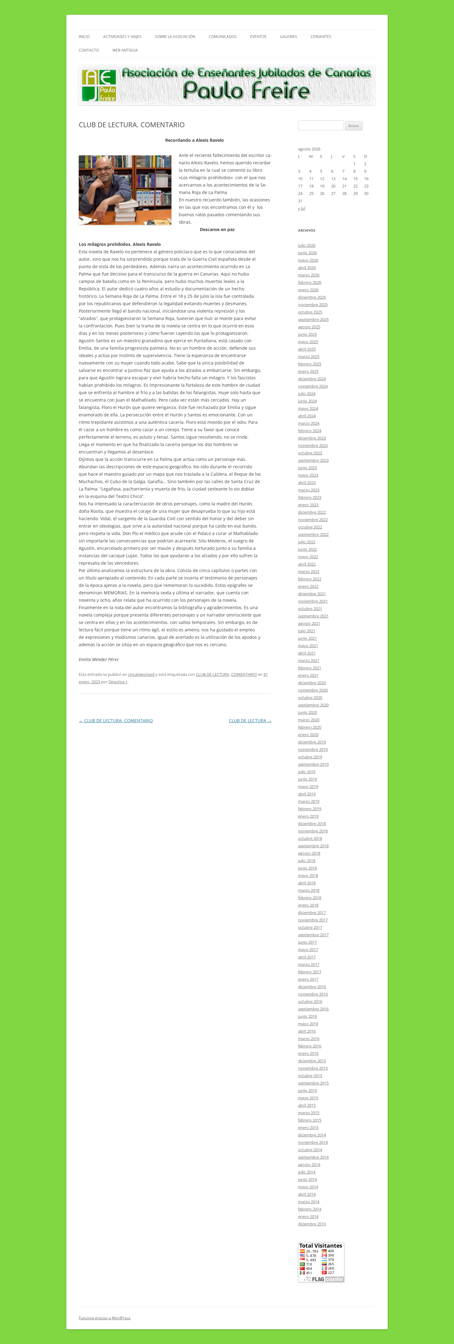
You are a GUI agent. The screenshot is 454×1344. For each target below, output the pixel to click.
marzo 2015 (308, 1112)
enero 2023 (308, 505)
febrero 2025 (309, 364)
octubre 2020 (310, 697)
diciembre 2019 (312, 742)
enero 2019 (308, 816)
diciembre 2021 (312, 593)
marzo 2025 (308, 356)
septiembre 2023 (313, 460)
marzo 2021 (308, 660)
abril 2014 (307, 1194)
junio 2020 (307, 712)
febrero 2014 (309, 1209)
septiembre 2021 (313, 616)
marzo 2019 (308, 801)
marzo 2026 (308, 275)
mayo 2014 (308, 1187)
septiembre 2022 (313, 534)
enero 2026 (308, 290)
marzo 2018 (308, 890)
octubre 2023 (310, 453)
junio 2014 (307, 1179)
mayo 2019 (308, 786)
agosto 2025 (309, 327)
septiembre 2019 (313, 764)
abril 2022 (307, 564)
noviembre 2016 (313, 994)
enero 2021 (308, 675)
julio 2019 (306, 771)
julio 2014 (306, 1172)
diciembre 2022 (312, 512)
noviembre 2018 (313, 831)
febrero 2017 (309, 972)
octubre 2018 (310, 838)
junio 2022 (307, 549)
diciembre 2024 (312, 378)
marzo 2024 (308, 423)
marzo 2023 (308, 490)
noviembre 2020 (313, 690)
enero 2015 (308, 1127)
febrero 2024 (309, 430)
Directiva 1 (118, 682)
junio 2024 (307, 401)
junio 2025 (307, 334)
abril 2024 (307, 416)
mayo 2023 (308, 475)
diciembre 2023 (312, 438)
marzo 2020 (308, 720)
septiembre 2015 (313, 1083)
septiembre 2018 (313, 846)
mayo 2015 (308, 1098)
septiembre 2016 (313, 1009)
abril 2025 (307, 349)
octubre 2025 (310, 312)
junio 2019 (307, 779)
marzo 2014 (308, 1201)
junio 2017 (307, 942)
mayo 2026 (308, 260)
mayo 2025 (308, 341)
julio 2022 (306, 542)
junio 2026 (307, 252)
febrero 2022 (309, 579)
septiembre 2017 (313, 934)
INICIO (84, 36)
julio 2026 (306, 245)
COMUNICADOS (223, 36)
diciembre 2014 (312, 1135)
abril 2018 (307, 883)
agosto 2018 (309, 853)
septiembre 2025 (313, 319)
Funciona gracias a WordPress (105, 1318)
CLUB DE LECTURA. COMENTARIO (116, 720)
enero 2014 (308, 1216)
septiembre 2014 (313, 1157)
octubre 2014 (310, 1149)
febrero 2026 (309, 282)
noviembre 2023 (313, 445)
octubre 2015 (310, 1075)
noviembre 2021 (313, 601)
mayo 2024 (308, 408)
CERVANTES (321, 36)
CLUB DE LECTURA (212, 674)
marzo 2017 (308, 964)
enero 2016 (308, 1053)
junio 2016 (307, 1016)
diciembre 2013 (312, 1224)
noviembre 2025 (313, 304)
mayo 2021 (308, 645)
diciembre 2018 (312, 823)
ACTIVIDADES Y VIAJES (122, 36)
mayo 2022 (308, 556)
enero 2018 (308, 905)
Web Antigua (125, 50)
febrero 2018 (309, 897)
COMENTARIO (244, 674)
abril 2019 (307, 794)
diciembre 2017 (312, 912)
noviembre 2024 (313, 386)
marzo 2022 (308, 571)
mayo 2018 (308, 875)
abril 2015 (307, 1105)
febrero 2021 (309, 668)
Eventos (258, 36)
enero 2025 (308, 371)
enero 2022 (308, 586)
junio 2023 (307, 467)
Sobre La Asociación (175, 36)
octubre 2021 (310, 608)
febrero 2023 (309, 497)
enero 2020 (308, 734)
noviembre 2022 (313, 519)
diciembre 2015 (312, 1061)
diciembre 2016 (312, 986)
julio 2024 (306, 393)
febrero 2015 (309, 1120)
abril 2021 (307, 653)
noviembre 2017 (313, 920)
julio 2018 (306, 860)
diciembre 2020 (312, 682)
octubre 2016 (310, 1001)
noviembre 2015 (313, 1068)
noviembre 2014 (313, 1142)
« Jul (301, 208)
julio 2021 (306, 631)
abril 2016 (307, 1031)
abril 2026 (307, 267)
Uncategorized (141, 674)
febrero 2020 (309, 727)
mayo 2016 (308, 1023)
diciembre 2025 (312, 297)
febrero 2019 (309, 808)
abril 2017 (307, 957)
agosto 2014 (309, 1164)
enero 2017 (308, 979)
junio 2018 (307, 868)
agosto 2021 (309, 623)
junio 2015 (307, 1090)
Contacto (89, 50)
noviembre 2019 (313, 749)
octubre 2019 (310, 757)
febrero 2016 (309, 1046)
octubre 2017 (310, 927)
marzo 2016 (308, 1038)
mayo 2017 (308, 949)
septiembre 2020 (313, 705)
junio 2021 (307, 638)
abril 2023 (307, 482)
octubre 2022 (310, 527)
